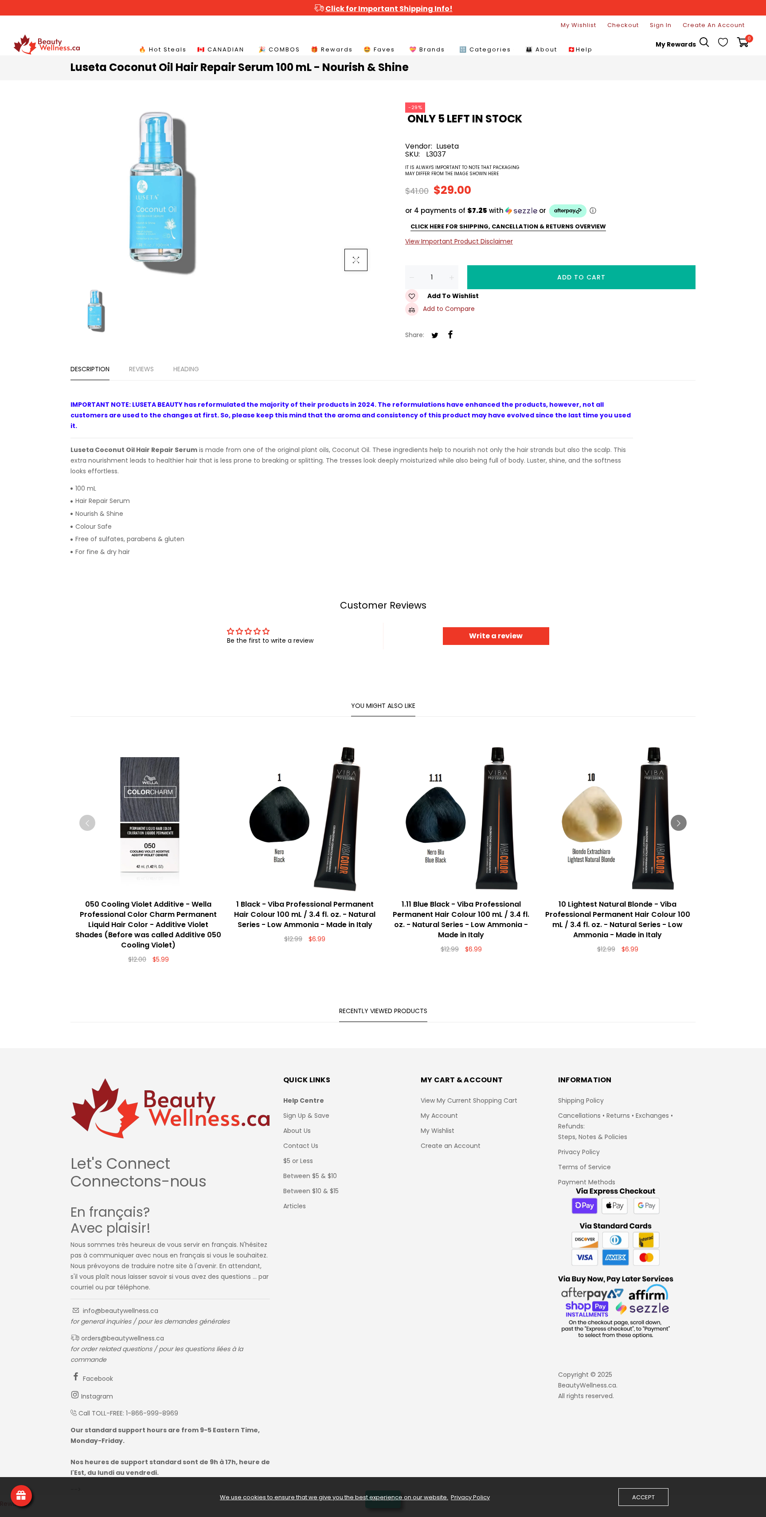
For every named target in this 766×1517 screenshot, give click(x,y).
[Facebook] (450, 335)
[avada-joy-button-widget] (21, 1495)
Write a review (496, 636)
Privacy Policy (579, 1152)
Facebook (97, 1378)
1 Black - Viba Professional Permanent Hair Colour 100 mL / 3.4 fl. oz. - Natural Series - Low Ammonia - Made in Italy (304, 914)
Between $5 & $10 (310, 1175)
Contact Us (300, 1145)
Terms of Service (584, 1167)
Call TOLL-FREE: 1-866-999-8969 (128, 1413)
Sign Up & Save (306, 1115)
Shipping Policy (581, 1100)
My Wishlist (578, 25)
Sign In (661, 25)
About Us (297, 1130)
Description (89, 369)
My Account (439, 1115)
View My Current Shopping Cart (469, 1100)
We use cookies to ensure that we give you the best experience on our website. (334, 1497)
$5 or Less (298, 1160)
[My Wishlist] (723, 44)
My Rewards (676, 44)
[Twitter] (435, 336)
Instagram (96, 1396)
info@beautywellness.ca (119, 1310)
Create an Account (451, 1145)
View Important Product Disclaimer (459, 241)
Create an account (714, 25)
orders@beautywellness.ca (121, 1338)
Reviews (141, 369)
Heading (186, 369)
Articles (294, 1206)
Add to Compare (449, 308)
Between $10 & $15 (311, 1191)
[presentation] (87, 823)
